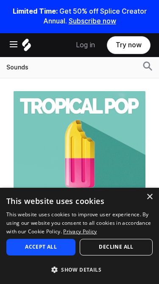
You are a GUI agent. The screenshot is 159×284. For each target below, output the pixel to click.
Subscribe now (92, 21)
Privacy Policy (80, 231)
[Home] (26, 47)
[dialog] (79, 236)
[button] (79, 269)
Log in (85, 45)
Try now (129, 45)
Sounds (17, 67)
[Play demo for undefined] (79, 157)
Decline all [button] (116, 246)
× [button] (149, 197)
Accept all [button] (41, 246)
